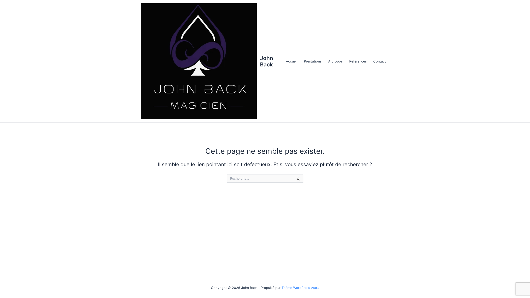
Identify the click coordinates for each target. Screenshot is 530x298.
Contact (379, 61)
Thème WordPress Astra (300, 288)
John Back (266, 61)
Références (358, 61)
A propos (335, 61)
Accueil (291, 61)
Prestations (313, 61)
